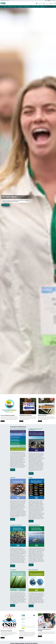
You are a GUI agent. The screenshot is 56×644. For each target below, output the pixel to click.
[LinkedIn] (45, 0)
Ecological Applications (34, 525)
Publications (10, 6)
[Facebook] (47, 0)
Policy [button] (38, 6)
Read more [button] (2, 637)
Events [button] (15, 6)
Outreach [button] (33, 6)
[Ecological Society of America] (3, 3)
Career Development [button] (26, 6)
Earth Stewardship (33, 569)
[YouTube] (49, 0)
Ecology (30, 477)
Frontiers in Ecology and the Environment (35, 429)
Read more (12, 469)
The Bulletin (13, 569)
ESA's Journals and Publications (18, 428)
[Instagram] (48, 0)
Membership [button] (20, 6)
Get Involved (46, 3)
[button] (49, 6)
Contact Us (53, 0)
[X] (50, 0)
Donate (52, 3)
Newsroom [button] (42, 6)
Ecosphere (12, 477)
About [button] (5, 6)
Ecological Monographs (16, 525)
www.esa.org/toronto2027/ (4, 635)
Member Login (39, 3)
